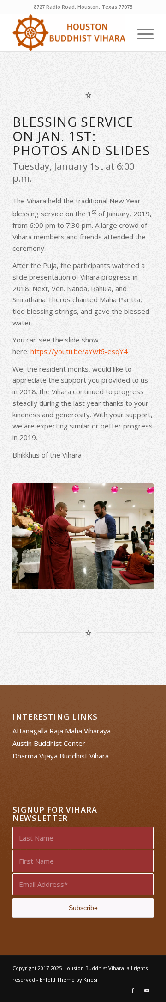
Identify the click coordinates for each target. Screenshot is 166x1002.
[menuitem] (141, 32)
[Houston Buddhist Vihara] (68, 32)
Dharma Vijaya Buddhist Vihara (60, 755)
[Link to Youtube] (147, 990)
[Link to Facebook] (133, 990)
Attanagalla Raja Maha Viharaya (61, 730)
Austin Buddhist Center (48, 743)
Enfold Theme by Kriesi (68, 979)
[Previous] (33, 536)
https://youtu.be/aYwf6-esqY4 (79, 351)
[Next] (133, 536)
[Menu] (141, 32)
